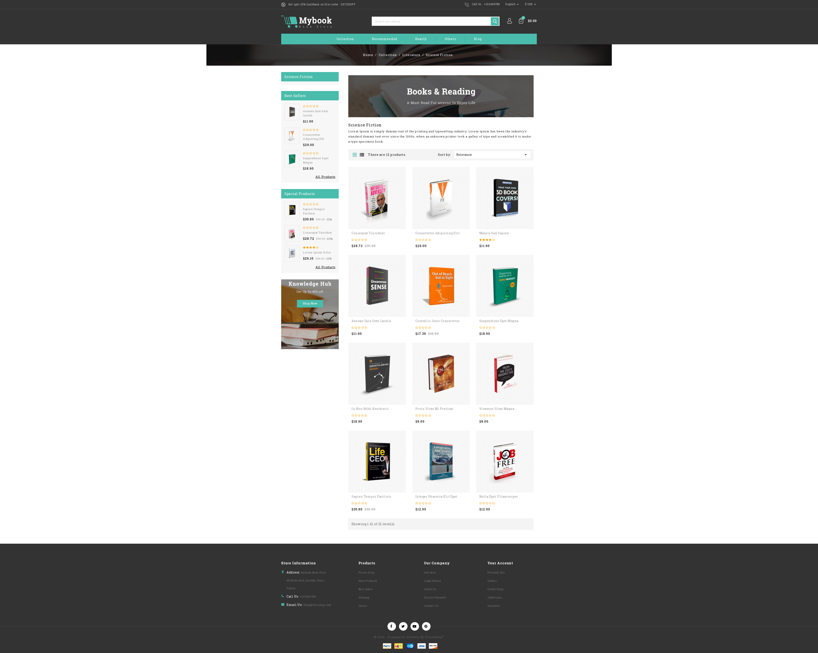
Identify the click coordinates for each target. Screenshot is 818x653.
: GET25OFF (347, 4)
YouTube (414, 627)
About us (430, 589)
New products (368, 581)
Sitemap (364, 597)
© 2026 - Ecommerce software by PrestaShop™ (409, 637)
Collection (345, 39)
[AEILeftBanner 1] (310, 314)
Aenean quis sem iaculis (371, 321)
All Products (325, 177)
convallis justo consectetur (437, 321)
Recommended (384, 39)
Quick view (350, 202)
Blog (477, 39)
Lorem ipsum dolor (317, 252)
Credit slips (495, 589)
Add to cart (350, 192)
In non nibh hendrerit (370, 409)
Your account (500, 563)
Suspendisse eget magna (498, 321)
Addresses (494, 597)
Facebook (391, 627)
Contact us (431, 606)
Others (450, 39)
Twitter (403, 627)
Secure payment (435, 597)
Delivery (430, 572)
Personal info (496, 572)
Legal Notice (432, 581)
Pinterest (426, 627)
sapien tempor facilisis (314, 211)
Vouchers (493, 606)
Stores (363, 606)
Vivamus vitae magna (496, 409)
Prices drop (367, 572)
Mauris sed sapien (494, 233)
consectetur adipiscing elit (313, 137)
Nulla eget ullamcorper (498, 496)
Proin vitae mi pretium (434, 409)
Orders (492, 581)
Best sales (366, 589)
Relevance (492, 154)
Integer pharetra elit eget (436, 496)
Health (421, 39)
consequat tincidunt (317, 232)
